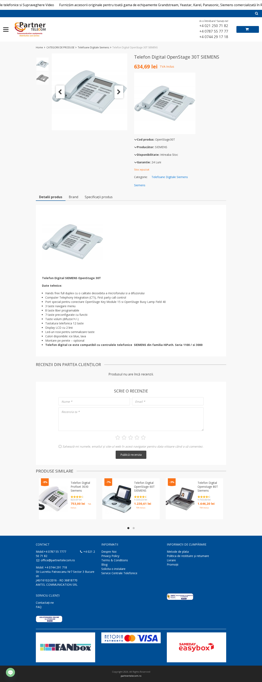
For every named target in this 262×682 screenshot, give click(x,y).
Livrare (171, 560)
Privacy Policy (110, 556)
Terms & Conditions (114, 560)
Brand (73, 197)
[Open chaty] (10, 672)
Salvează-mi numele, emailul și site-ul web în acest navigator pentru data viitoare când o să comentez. (132, 446)
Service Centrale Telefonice (119, 573)
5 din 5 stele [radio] (143, 437)
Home (39, 47)
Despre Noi (108, 552)
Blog (104, 564)
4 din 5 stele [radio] (136, 437)
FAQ (39, 607)
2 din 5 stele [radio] (124, 437)
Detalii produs (50, 197)
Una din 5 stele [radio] (117, 437)
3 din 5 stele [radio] (130, 437)
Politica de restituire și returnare (188, 556)
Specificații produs (99, 197)
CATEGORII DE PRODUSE (60, 47)
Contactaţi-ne (45, 603)
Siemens (139, 185)
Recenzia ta (70, 412)
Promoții (172, 564)
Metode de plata (178, 552)
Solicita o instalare (113, 569)
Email (140, 402)
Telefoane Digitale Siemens (93, 47)
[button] (60, 91)
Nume (66, 402)
